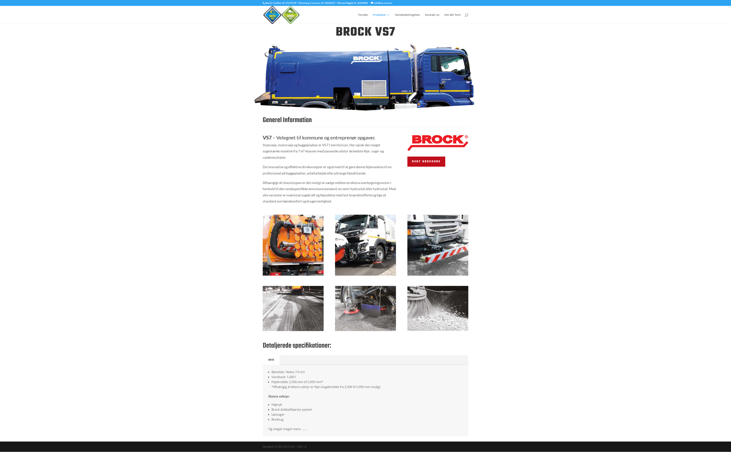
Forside (363, 15)
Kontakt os (432, 15)
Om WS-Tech (452, 15)
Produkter (379, 15)
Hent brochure (426, 161)
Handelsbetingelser (407, 15)
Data (271, 360)
